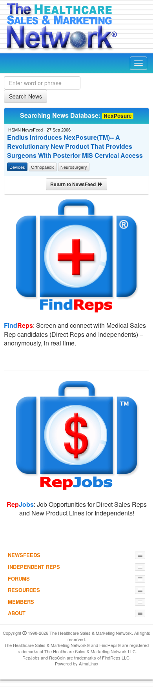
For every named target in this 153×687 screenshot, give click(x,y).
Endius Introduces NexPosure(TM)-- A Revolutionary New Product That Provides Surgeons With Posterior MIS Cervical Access (75, 146)
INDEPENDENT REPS (34, 566)
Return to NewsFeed (74, 184)
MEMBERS (21, 601)
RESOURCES (24, 590)
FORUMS (19, 578)
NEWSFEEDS (24, 555)
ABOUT (17, 613)
